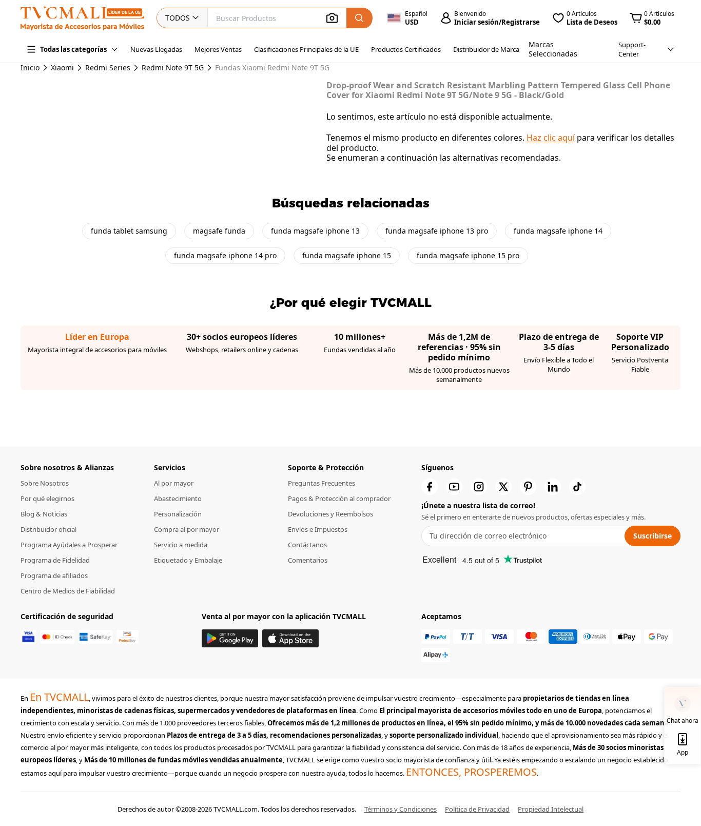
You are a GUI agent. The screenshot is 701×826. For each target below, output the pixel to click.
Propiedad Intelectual (550, 809)
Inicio (30, 67)
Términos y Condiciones (400, 809)
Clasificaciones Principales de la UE (306, 49)
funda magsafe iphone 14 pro (225, 255)
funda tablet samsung (129, 231)
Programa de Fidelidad (55, 560)
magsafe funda (219, 231)
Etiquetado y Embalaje (188, 560)
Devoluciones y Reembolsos (330, 513)
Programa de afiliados (54, 575)
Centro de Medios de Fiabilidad (68, 591)
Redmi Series (107, 67)
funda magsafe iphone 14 (558, 231)
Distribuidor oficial (48, 529)
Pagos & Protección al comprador (339, 498)
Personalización (178, 513)
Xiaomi (62, 67)
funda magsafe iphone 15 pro (468, 255)
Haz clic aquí (551, 137)
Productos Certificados (406, 49)
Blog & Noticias (44, 513)
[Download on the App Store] (290, 638)
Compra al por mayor (186, 529)
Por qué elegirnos (47, 498)
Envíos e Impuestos (317, 529)
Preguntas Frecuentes (321, 483)
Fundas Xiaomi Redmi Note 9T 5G (262, 67)
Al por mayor (173, 483)
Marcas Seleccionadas (553, 49)
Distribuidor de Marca (486, 49)
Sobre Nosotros (45, 483)
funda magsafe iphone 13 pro (436, 231)
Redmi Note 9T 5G (173, 67)
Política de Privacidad (477, 809)
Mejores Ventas (218, 49)
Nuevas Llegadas (156, 49)
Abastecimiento (178, 498)
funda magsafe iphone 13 (315, 231)
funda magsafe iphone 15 (346, 255)
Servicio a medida (180, 544)
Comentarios (307, 560)
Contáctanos (307, 544)
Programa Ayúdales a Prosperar (69, 544)
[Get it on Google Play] (230, 638)
